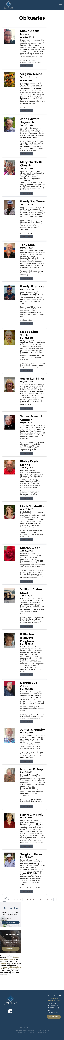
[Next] (54, 899)
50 (51, 899)
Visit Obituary (27, 66)
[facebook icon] (10, 1011)
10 (40, 899)
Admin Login (42, 1032)
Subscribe (10, 922)
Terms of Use (33, 1032)
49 (47, 899)
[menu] (61, 5)
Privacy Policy (23, 1032)
